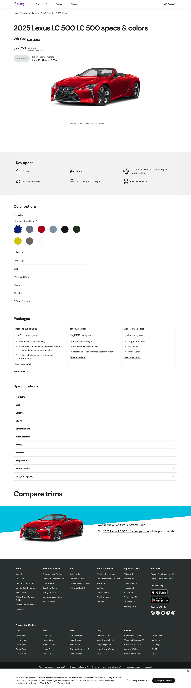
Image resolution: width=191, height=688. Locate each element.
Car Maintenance (104, 597)
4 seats (79, 171)
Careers (95, 667)
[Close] (188, 671)
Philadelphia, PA (130, 597)
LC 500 (43, 13)
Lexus (34, 13)
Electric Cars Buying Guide (27, 604)
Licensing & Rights (110, 667)
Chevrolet (128, 630)
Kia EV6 (155, 653)
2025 (50, 13)
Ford (72, 630)
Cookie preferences (138, 680)
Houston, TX (129, 578)
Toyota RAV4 (21, 635)
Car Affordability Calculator (108, 578)
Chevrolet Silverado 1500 (135, 640)
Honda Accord (49, 644)
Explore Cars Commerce (161, 574)
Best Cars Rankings (51, 588)
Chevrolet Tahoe (131, 649)
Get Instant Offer (77, 578)
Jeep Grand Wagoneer (107, 649)
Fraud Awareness (132, 667)
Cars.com (117, 678)
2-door (26, 171)
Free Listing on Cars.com (80, 583)
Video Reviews (49, 601)
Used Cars (20, 574)
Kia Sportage (157, 635)
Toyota (18, 630)
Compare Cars (49, 583)
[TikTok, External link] (153, 613)
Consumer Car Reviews (53, 574)
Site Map (100, 601)
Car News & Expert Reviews (54, 578)
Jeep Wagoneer (104, 644)
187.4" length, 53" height (88, 181)
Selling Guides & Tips (78, 588)
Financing (20, 609)
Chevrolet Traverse (132, 644)
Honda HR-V (48, 653)
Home (16, 13)
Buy (37, 4)
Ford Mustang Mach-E (79, 649)
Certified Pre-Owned (25, 583)
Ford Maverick (76, 635)
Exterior (19, 215)
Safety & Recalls (49, 592)
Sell (47, 4)
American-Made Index (52, 597)
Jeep (99, 630)
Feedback (148, 667)
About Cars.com (46, 667)
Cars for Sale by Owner (26, 588)
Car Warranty (102, 588)
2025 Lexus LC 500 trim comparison (126, 531)
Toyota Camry (22, 649)
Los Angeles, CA (130, 583)
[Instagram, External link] (168, 613)
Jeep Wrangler (103, 635)
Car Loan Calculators (106, 574)
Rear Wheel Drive (138, 181)
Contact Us (61, 667)
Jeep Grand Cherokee (107, 640)
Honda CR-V (48, 635)
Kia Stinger (156, 644)
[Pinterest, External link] (173, 613)
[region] (95, 678)
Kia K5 (154, 649)
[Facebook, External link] (158, 613)
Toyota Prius (21, 640)
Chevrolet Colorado (132, 653)
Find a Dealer (21, 592)
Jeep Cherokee (104, 653)
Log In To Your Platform (161, 578)
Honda (46, 630)
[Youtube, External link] (163, 613)
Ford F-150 (75, 644)
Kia (153, 630)
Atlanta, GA (128, 592)
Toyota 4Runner (22, 653)
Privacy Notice (45, 678)
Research (60, 4)
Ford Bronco (75, 640)
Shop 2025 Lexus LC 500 (44, 60)
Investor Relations (78, 667)
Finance (74, 4)
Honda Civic (48, 640)
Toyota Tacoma (22, 644)
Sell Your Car (75, 574)
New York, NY (129, 601)
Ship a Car (101, 583)
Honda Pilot (48, 649)
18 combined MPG (31, 181)
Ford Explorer (76, 653)
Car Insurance (103, 592)
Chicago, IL (128, 574)
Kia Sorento (156, 640)
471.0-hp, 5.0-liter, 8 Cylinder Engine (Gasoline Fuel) (149, 171)
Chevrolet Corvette (132, 635)
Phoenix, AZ (129, 588)
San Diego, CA (130, 606)
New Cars (20, 578)
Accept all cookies (163, 680)
